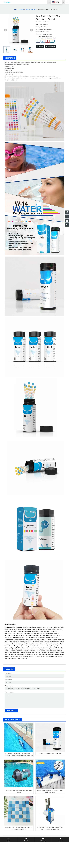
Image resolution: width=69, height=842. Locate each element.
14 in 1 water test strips (45, 34)
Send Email (51, 46)
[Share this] (38, 41)
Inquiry (40, 46)
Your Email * (8, 679)
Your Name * (8, 673)
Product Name (9, 686)
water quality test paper (45, 36)
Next (31, 30)
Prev (5, 30)
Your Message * (9, 692)
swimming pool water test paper (47, 38)
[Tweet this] (43, 41)
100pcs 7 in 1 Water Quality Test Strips (50, 753)
